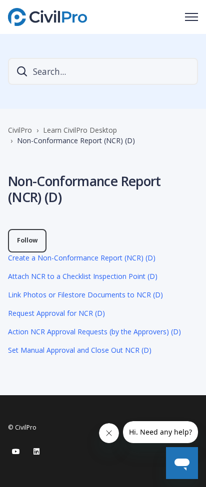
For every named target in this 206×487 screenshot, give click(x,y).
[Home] (47, 17)
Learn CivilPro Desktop (80, 130)
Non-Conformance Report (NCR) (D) (76, 140)
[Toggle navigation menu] (191, 16)
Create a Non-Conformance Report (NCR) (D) (82, 257)
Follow (27, 240)
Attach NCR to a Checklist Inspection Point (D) (83, 276)
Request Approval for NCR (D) (56, 313)
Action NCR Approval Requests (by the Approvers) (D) (94, 331)
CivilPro (20, 130)
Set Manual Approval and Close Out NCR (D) (80, 350)
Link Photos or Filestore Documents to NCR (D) (85, 294)
